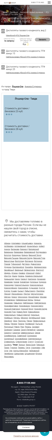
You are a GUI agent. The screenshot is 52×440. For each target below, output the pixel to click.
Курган (7, 291)
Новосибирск (33, 312)
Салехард (8, 329)
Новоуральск (10, 315)
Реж (22, 326)
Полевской (30, 323)
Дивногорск (36, 264)
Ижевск (22, 273)
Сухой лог (39, 341)
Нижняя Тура (10, 312)
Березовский (29, 252)
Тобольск (40, 344)
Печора (14, 323)
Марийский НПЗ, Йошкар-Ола (17, 35)
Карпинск (32, 279)
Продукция (14, 12)
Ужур (28, 347)
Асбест (42, 246)
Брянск (25, 255)
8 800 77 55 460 (37, 2)
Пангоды (22, 321)
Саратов (16, 332)
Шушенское (30, 353)
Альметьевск (27, 243)
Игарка (14, 273)
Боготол (7, 255)
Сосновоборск (21, 338)
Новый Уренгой (23, 315)
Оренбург (8, 321)
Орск (15, 321)
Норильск (35, 315)
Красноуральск (36, 285)
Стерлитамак (21, 341)
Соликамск (32, 335)
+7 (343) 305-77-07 (27, 397)
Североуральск (27, 332)
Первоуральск (39, 321)
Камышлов (9, 279)
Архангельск (32, 246)
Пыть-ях (39, 323)
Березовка (18, 252)
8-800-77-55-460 (26, 382)
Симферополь (10, 335)
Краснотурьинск (22, 285)
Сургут (31, 341)
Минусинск (22, 297)
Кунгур (42, 288)
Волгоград (19, 261)
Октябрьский (34, 317)
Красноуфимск (10, 288)
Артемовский (20, 246)
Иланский (30, 273)
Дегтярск (26, 264)
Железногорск (40, 267)
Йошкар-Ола (17, 86)
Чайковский (34, 350)
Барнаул (24, 249)
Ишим (14, 276)
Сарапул (8, 332)
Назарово (8, 303)
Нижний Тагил (27, 309)
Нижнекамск (24, 306)
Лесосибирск (17, 294)
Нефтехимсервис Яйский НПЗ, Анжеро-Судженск (25, 57)
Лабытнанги (30, 291)
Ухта (6, 350)
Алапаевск (16, 243)
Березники (8, 252)
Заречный (19, 270)
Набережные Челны (24, 300)
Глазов (7, 264)
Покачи (21, 323)
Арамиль (38, 243)
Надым (37, 300)
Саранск (40, 329)
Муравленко (9, 300)
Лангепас (40, 291)
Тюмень (21, 347)
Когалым (34, 282)
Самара (16, 329)
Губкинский (16, 264)
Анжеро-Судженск (33, 86)
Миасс (14, 297)
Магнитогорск (37, 294)
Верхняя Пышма (11, 258)
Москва (43, 297)
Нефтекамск (28, 303)
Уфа (43, 347)
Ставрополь (9, 341)
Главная (4, 12)
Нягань (16, 317)
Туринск (13, 347)
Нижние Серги (37, 306)
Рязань (28, 326)
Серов (37, 332)
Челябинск (8, 353)
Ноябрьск (8, 317)
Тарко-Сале (30, 344)
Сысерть (8, 344)
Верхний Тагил (35, 255)
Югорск (38, 353)
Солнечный (9, 338)
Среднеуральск (34, 338)
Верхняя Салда (26, 258)
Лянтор (26, 294)
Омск (43, 317)
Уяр (10, 350)
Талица (22, 344)
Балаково (15, 249)
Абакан (7, 243)
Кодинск (42, 282)
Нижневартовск (11, 306)
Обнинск (24, 317)
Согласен (26, 427)
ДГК (47, 12)
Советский (21, 335)
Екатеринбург (18, 267)
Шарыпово (19, 353)
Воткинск (38, 261)
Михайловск (33, 297)
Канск (17, 279)
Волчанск (29, 261)
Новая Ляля (22, 312)
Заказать (42, 39)
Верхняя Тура (39, 258)
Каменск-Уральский (34, 276)
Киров (16, 282)
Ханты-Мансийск (20, 350)
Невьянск (18, 303)
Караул (24, 279)
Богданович (41, 252)
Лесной (7, 294)
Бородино (16, 255)
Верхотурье (9, 261)
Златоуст (40, 270)
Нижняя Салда (40, 309)
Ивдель (7, 273)
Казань (21, 276)
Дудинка (8, 267)
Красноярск (23, 288)
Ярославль (9, 356)
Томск (6, 347)
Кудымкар (33, 288)
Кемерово (8, 282)
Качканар (41, 279)
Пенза (29, 321)
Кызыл (21, 291)
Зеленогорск (29, 270)
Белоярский (34, 249)
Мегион (7, 297)
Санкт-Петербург (28, 329)
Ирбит (38, 273)
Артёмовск (9, 246)
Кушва (14, 291)
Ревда (17, 326)
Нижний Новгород (12, 309)
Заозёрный (9, 270)
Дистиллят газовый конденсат (31, 12)
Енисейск (29, 267)
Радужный (8, 326)
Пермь (7, 323)
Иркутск (7, 276)
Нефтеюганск (40, 303)
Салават (35, 326)
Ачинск (7, 249)
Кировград (24, 282)
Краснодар (9, 285)
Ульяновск (36, 347)
